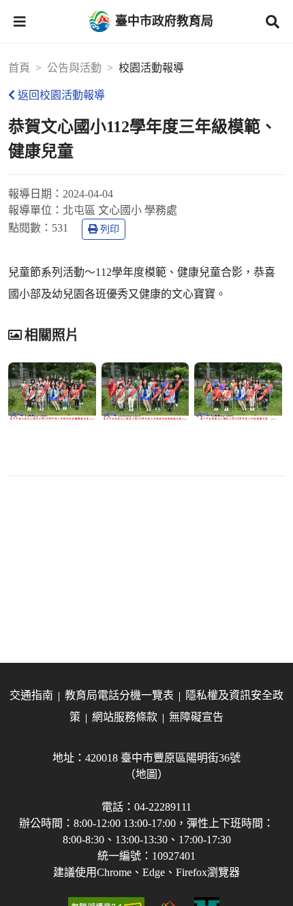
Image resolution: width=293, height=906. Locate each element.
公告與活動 (74, 68)
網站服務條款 (124, 717)
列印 (109, 229)
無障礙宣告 (196, 717)
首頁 (19, 68)
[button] (20, 22)
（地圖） (146, 774)
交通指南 (31, 695)
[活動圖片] (52, 391)
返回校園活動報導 (61, 95)
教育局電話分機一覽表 (119, 695)
